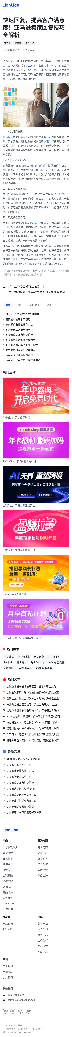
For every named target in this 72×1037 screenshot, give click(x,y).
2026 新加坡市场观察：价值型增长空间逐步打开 (31, 716)
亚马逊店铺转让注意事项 (29, 286)
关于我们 (8, 966)
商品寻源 (8, 892)
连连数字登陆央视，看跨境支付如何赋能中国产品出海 (33, 740)
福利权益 (43, 946)
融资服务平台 (10, 898)
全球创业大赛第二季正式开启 (19, 505)
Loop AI (7, 886)
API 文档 (7, 929)
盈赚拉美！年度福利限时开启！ (20, 550)
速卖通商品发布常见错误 (19, 334)
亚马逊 (7, 43)
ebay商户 (9, 667)
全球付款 (8, 853)
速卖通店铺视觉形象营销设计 (22, 350)
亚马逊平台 (9, 136)
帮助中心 (43, 951)
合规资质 (8, 971)
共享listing (54, 656)
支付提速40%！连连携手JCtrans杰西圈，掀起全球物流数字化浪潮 (33, 722)
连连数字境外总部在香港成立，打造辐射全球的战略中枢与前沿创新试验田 (33, 710)
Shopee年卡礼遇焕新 (14, 594)
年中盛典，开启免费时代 (16, 417)
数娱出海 (43, 875)
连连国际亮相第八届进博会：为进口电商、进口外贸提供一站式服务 (33, 728)
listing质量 (24, 656)
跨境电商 (43, 847)
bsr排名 (8, 662)
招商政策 (9, 656)
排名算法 (22, 662)
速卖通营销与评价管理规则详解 (23, 360)
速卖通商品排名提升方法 (19, 324)
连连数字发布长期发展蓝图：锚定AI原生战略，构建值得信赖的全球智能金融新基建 (33, 686)
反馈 (46, 141)
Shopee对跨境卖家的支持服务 (22, 314)
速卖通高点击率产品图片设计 (22, 344)
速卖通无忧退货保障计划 (19, 355)
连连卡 (6, 869)
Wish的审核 (25, 667)
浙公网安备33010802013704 (17, 1032)
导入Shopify (38, 662)
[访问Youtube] (28, 1011)
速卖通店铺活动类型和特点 (20, 339)
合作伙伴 (43, 940)
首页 (11, 5)
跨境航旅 (43, 864)
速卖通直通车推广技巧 (18, 319)
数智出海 (43, 923)
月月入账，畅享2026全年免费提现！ (23, 638)
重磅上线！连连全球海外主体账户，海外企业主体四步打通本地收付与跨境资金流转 (33, 698)
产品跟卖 (39, 656)
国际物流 (43, 869)
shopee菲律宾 (44, 667)
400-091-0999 (16, 994)
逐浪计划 (43, 929)
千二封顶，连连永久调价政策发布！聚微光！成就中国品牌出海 (33, 734)
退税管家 (8, 881)
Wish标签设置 (56, 662)
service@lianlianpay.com (22, 999)
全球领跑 (8, 875)
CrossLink (8, 903)
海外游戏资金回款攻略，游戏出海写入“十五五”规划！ (33, 704)
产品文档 (8, 923)
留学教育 (43, 858)
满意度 (18, 43)
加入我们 (8, 977)
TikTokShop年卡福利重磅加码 (19, 461)
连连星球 (8, 864)
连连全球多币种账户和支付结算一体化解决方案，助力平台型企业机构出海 (33, 692)
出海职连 (8, 909)
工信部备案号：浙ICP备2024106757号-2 (22, 1028)
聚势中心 (43, 934)
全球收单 (8, 858)
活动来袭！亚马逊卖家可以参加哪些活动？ (41, 292)
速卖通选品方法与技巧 (18, 329)
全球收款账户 (10, 847)
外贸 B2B (43, 853)
